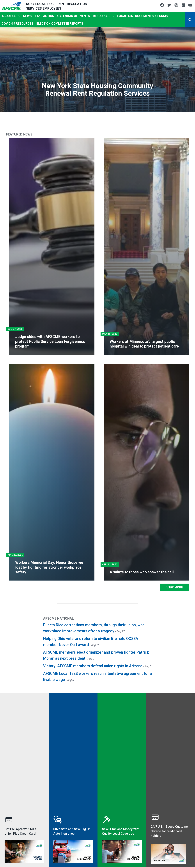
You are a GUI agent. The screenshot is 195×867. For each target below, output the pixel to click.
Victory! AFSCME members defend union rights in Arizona (93, 666)
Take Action (44, 16)
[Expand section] (19, 15)
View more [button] (175, 587)
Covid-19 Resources (17, 23)
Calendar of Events (73, 16)
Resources (101, 16)
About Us (9, 16)
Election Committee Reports (59, 23)
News (27, 16)
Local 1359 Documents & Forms (142, 16)
